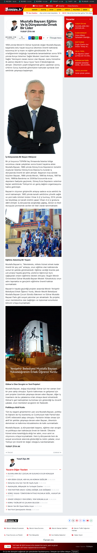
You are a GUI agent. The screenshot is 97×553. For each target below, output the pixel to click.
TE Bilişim (89, 546)
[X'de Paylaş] (33, 37)
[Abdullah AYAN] (70, 72)
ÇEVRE (59, 10)
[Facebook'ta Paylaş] (29, 37)
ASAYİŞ (43, 10)
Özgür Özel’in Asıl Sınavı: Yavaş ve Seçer (81, 46)
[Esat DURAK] (70, 44)
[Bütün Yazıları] (60, 470)
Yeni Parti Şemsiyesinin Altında (20, 510)
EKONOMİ (86, 10)
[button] (91, 9)
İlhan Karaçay (81, 33)
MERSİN (34, 10)
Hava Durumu (73, 6)
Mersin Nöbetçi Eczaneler (15, 528)
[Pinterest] (76, 520)
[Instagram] (80, 520)
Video (50, 6)
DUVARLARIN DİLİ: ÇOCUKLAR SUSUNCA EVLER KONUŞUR (31, 474)
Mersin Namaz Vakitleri (59, 528)
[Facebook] (69, 520)
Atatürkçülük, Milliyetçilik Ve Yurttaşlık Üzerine (25, 486)
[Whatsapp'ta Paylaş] (36, 37)
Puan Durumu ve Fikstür (14, 535)
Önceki (10, 452)
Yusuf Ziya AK (27, 31)
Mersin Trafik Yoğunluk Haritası (81, 529)
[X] (73, 520)
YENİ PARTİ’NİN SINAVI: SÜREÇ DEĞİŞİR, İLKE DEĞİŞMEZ (29, 490)
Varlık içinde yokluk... (83, 73)
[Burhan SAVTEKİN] (70, 63)
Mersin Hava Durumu (36, 528)
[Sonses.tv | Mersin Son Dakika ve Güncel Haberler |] (13, 9)
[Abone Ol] (55, 38)
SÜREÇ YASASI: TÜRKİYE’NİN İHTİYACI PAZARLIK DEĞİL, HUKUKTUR (34, 493)
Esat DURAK (79, 42)
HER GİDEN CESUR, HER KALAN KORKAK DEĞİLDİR (27, 479)
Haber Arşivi (78, 535)
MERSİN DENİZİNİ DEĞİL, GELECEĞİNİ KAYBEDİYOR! (82, 64)
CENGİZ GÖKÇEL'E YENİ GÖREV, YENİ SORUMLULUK (28, 499)
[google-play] (48, 540)
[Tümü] (90, 19)
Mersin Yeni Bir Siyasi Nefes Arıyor (21, 506)
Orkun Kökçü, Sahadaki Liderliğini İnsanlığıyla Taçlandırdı (82, 36)
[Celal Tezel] (70, 53)
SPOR (51, 10)
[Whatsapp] (91, 520)
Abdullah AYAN (81, 71)
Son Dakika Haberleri (58, 535)
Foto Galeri (39, 6)
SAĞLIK (67, 10)
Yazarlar (61, 6)
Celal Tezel (79, 51)
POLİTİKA (76, 10)
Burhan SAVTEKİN (82, 60)
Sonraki (56, 452)
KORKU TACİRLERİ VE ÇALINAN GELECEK (24, 503)
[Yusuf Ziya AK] (12, 25)
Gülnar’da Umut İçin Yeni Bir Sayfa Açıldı (23, 483)
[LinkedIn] (84, 520)
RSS (8, 546)
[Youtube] (87, 520)
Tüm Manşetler (34, 535)
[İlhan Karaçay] (70, 35)
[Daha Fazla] (40, 37)
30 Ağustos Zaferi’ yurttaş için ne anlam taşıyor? (83, 55)
